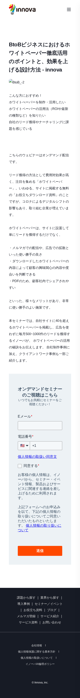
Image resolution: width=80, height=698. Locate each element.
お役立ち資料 (33, 610)
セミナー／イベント (49, 604)
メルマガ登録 (26, 616)
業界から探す (49, 597)
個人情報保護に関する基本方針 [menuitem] (36, 651)
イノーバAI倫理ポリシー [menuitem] (40, 664)
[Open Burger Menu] (68, 9)
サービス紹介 (49, 616)
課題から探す (26, 597)
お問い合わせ (51, 622)
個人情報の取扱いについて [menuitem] (37, 657)
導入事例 (23, 604)
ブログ (51, 610)
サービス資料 (28, 622)
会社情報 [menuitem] (36, 645)
